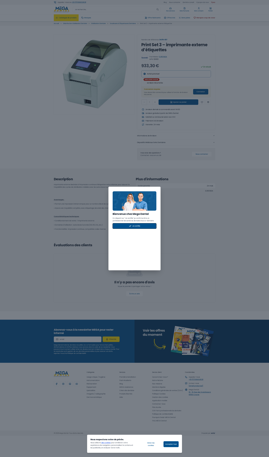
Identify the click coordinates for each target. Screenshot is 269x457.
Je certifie (136, 226)
